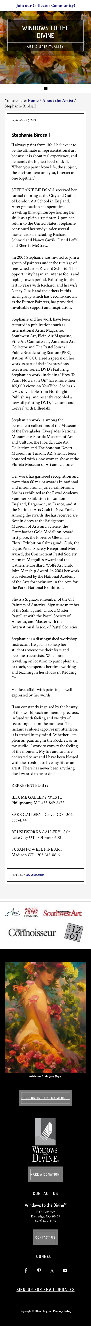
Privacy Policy (62, 1311)
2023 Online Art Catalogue (45, 1098)
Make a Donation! (45, 1174)
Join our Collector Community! (45, 5)
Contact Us (45, 1237)
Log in (47, 1311)
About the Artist (35, 875)
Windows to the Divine (45, 31)
